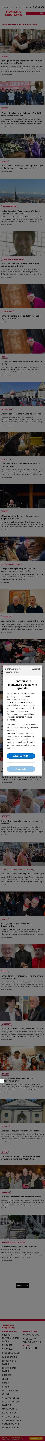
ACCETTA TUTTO (20, 756)
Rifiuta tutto (21, 769)
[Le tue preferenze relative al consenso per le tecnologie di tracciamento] (2, 1081)
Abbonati (36, 669)
